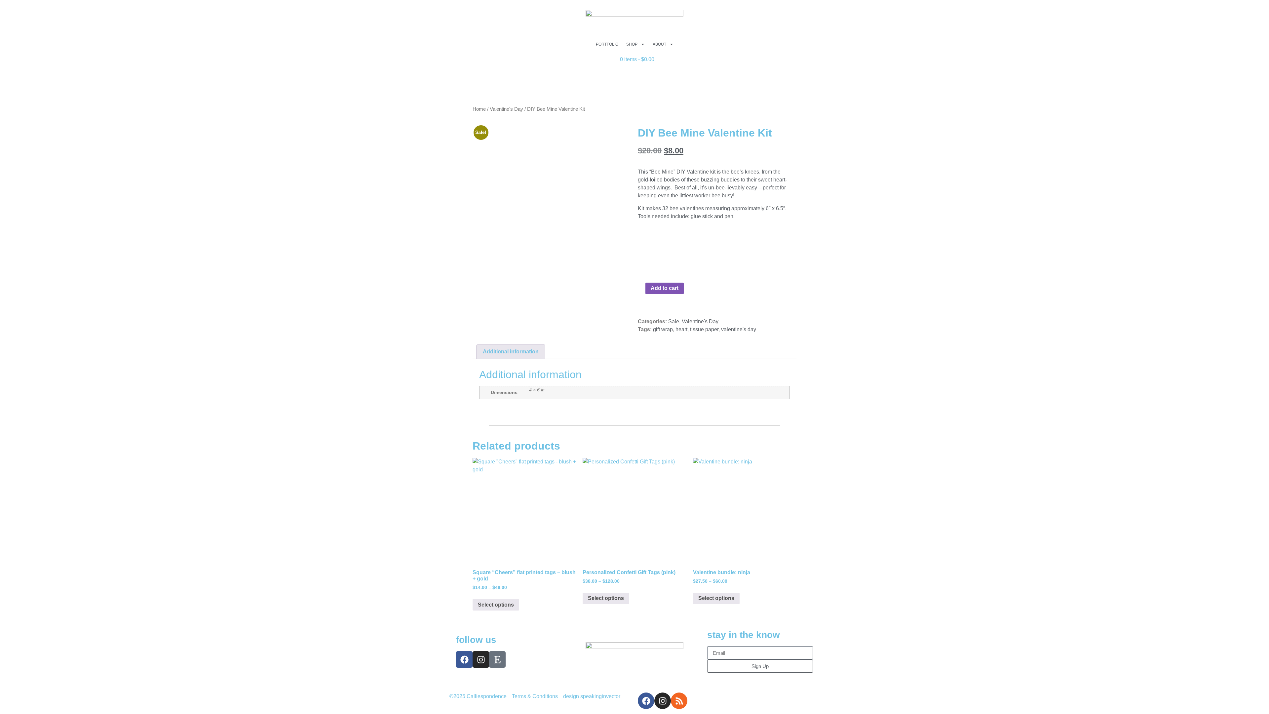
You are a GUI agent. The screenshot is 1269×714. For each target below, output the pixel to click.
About (659, 44)
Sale (673, 321)
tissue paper (704, 329)
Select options (496, 605)
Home (479, 109)
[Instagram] (481, 659)
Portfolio (607, 44)
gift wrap (663, 329)
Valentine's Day (506, 109)
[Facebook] (464, 659)
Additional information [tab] (511, 351)
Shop (631, 44)
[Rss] (679, 701)
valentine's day (738, 329)
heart (681, 329)
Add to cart (664, 288)
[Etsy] (497, 659)
